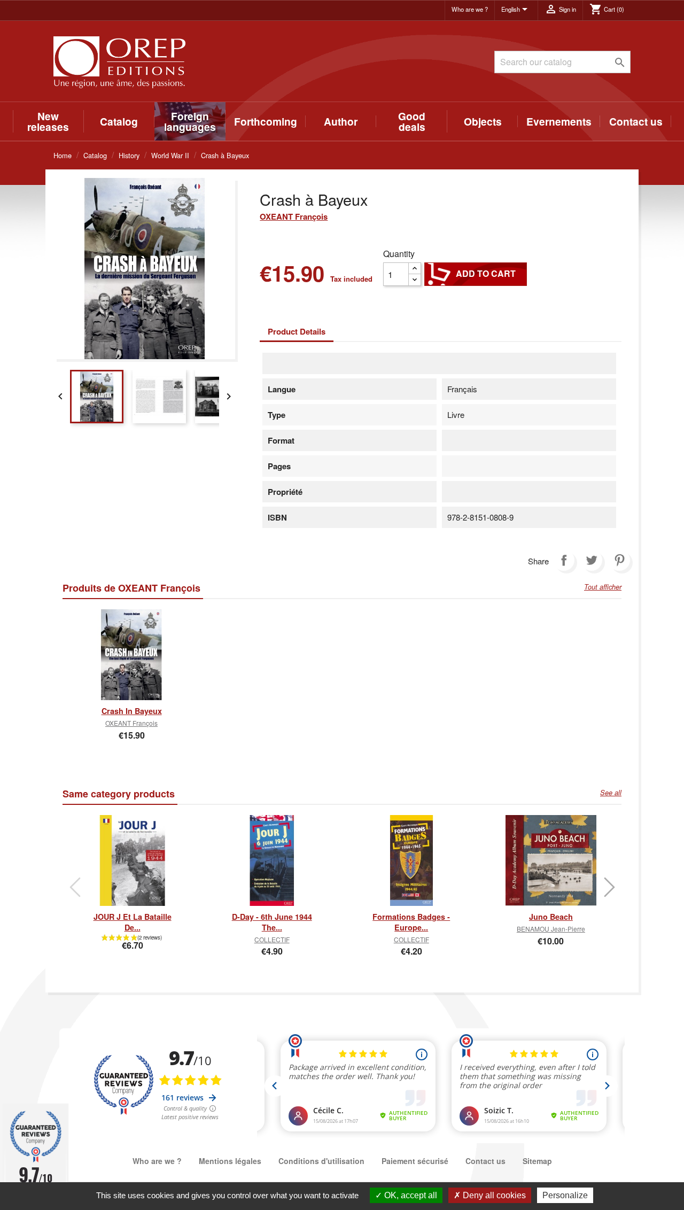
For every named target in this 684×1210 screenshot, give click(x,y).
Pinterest (619, 560)
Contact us (636, 121)
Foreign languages (190, 121)
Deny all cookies (493, 1195)
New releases (48, 121)
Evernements (559, 121)
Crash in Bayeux (132, 710)
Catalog (119, 121)
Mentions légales (230, 1160)
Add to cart (476, 273)
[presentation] (74, 887)
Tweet (591, 560)
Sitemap (537, 1160)
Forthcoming (265, 121)
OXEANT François (294, 216)
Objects (483, 121)
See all (610, 792)
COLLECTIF (272, 939)
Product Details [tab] (296, 331)
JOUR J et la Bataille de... (133, 922)
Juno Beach (551, 916)
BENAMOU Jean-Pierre (551, 928)
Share (563, 560)
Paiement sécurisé (415, 1160)
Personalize (565, 1195)
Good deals (411, 121)
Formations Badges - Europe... (411, 922)
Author (340, 121)
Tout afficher (602, 587)
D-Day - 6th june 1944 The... (272, 922)
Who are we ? (470, 9)
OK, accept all (409, 1195)
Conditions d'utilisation (321, 1160)
